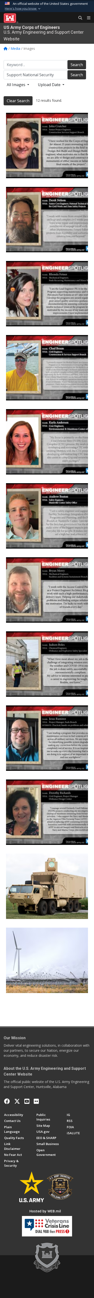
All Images (16, 84)
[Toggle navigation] (86, 18)
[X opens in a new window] (17, 1101)
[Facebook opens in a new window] (7, 1101)
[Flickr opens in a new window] (36, 1101)
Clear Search (18, 100)
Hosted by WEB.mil (45, 1211)
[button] (23, 8)
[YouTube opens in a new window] (26, 1101)
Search (77, 64)
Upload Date (49, 84)
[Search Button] (78, 18)
